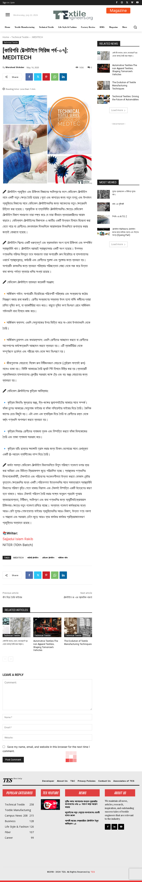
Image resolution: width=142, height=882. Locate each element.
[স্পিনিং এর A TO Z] (103, 219)
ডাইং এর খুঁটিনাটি (118, 204)
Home (6, 37)
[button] (135, 27)
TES (93, 872)
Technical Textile (20, 37)
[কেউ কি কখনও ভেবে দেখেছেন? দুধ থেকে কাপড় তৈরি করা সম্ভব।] (17, 627)
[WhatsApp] (54, 77)
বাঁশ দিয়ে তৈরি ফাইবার (12, 597)
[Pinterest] (46, 77)
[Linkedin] (63, 77)
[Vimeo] (132, 3)
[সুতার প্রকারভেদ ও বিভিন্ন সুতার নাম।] (103, 194)
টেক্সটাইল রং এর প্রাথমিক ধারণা (78, 597)
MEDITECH (18, 557)
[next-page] (11, 659)
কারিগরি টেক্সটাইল (32, 557)
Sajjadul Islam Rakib (18, 539)
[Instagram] (122, 3)
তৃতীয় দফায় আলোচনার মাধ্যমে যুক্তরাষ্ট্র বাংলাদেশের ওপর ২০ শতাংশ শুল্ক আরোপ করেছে (81, 804)
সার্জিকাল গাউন (63, 557)
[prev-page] (5, 659)
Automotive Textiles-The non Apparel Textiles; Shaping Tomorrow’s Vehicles (124, 70)
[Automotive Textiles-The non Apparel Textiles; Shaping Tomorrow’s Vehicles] (47, 627)
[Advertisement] (118, 144)
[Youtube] (137, 3)
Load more (117, 110)
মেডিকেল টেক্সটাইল (48, 557)
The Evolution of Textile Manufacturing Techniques (124, 85)
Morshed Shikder (15, 67)
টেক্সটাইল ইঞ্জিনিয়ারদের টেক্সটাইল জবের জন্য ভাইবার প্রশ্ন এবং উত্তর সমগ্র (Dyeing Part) (125, 232)
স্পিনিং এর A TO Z (119, 216)
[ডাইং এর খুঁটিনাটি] (103, 206)
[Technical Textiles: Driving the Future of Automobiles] (103, 99)
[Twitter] (127, 3)
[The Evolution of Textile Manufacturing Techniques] (78, 627)
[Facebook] (117, 3)
